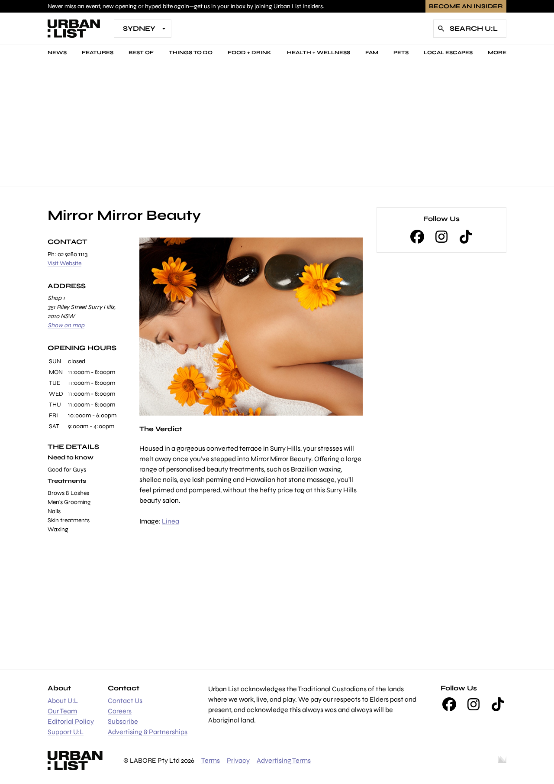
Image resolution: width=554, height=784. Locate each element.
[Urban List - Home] (74, 29)
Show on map (66, 325)
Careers (120, 711)
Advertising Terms (284, 760)
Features (97, 52)
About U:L (63, 700)
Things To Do (191, 52)
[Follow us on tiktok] (465, 236)
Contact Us (125, 700)
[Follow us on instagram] (441, 236)
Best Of (141, 52)
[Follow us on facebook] (417, 236)
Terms (210, 760)
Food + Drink (249, 52)
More (497, 52)
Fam (371, 52)
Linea (170, 521)
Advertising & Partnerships (147, 732)
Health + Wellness (318, 52)
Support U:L (66, 732)
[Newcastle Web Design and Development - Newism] (502, 760)
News (57, 52)
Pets (401, 52)
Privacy (238, 760)
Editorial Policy (71, 721)
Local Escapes (448, 52)
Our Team (62, 711)
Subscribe (123, 721)
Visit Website (64, 263)
